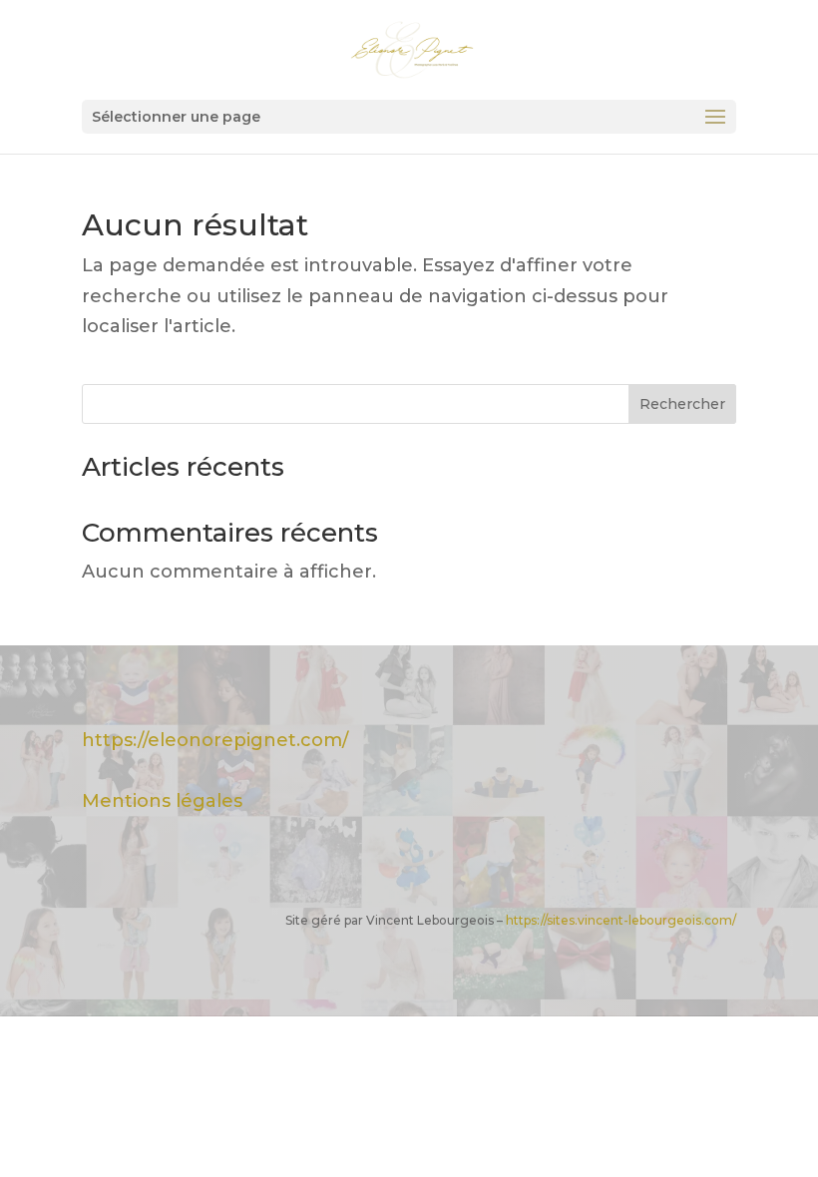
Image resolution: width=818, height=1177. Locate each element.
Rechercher (682, 404)
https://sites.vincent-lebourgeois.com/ (621, 920)
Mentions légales (162, 801)
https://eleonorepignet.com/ (215, 740)
